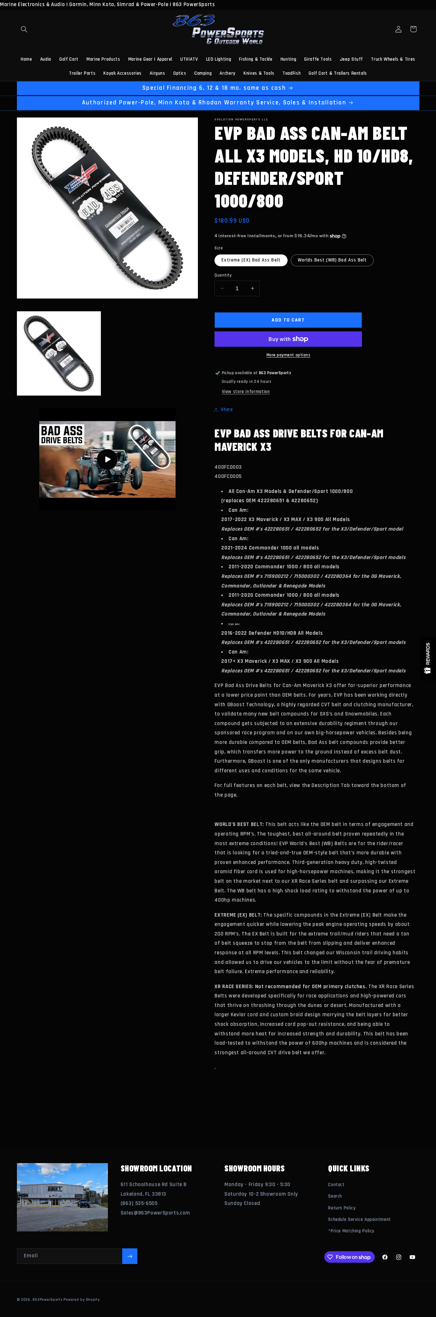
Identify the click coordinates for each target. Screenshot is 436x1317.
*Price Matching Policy (351, 1231)
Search (335, 1196)
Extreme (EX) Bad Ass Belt (251, 260)
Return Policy (342, 1208)
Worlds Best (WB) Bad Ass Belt (332, 260)
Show (428, 658)
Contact (336, 1185)
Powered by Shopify (81, 1299)
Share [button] (227, 409)
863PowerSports (47, 1299)
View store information (246, 392)
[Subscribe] (129, 1256)
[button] (24, 29)
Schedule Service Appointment (359, 1219)
